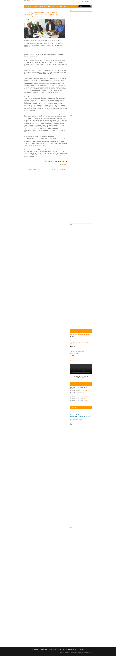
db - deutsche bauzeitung (76, 419)
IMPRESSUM (65, 649)
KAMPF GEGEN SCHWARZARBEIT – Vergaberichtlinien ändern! (60, 170)
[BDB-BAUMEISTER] (29, 0)
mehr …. (75, 388)
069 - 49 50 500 (85, 1)
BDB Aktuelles (35, 649)
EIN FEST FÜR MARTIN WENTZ (81, 374)
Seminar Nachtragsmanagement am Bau (79, 334)
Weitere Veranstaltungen (76, 361)
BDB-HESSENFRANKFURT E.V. (46, 6)
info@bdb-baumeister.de (83, 3)
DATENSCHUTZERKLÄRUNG (77, 649)
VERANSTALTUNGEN (30, 6)
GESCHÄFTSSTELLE (62, 6)
